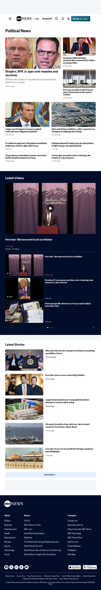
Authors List (73, 542)
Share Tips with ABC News (79, 529)
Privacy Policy (10, 576)
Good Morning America (34, 533)
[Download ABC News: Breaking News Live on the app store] (74, 567)
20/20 (27, 521)
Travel (6, 554)
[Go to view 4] (53, 327)
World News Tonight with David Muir (40, 554)
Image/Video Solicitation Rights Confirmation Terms (40, 578)
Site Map (71, 554)
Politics (7, 521)
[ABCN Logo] (24, 19)
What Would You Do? (33, 546)
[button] (10, 18)
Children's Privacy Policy (52, 576)
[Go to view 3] (51, 327)
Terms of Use (21, 576)
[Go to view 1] (47, 327)
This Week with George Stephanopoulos (41, 542)
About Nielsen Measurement (68, 578)
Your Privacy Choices (34, 576)
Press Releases (74, 546)
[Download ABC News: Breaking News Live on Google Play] (90, 567)
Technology (9, 550)
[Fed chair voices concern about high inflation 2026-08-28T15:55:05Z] (24, 384)
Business (8, 525)
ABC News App (74, 533)
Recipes (7, 542)
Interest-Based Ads (89, 576)
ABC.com (28, 529)
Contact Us (72, 521)
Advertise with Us (75, 525)
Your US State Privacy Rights (71, 576)
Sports (7, 546)
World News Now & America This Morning (42, 550)
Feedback (72, 550)
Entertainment (10, 529)
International (9, 538)
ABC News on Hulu (32, 525)
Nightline (28, 538)
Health (7, 533)
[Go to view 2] (49, 327)
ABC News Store (75, 538)
